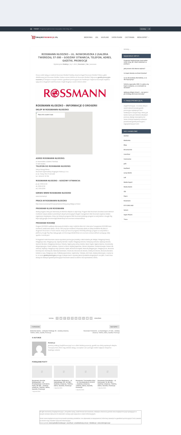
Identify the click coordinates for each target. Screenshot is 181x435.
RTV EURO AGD (128, 205)
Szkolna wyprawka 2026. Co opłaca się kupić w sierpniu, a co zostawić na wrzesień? (136, 85)
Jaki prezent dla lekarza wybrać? (134, 68)
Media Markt (128, 187)
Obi (125, 191)
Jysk (125, 163)
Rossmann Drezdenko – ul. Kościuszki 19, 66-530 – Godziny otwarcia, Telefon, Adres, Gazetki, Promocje (107, 383)
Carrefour (127, 154)
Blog (125, 145)
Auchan (126, 136)
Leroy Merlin (128, 173)
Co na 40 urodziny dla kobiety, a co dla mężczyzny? (135, 78)
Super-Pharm (117, 37)
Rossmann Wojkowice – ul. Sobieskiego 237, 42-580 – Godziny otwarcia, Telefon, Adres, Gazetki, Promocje (63, 383)
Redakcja (65, 64)
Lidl (96, 37)
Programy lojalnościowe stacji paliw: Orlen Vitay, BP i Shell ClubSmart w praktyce (136, 62)
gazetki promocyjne (50, 255)
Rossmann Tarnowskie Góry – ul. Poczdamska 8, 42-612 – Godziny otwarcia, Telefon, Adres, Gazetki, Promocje (85, 384)
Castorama (129, 37)
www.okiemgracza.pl (104, 423)
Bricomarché (128, 150)
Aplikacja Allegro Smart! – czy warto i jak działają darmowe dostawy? (136, 93)
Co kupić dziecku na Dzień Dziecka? (135, 73)
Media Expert (142, 37)
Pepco (126, 196)
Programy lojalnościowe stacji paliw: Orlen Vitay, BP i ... (57, 29)
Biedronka (88, 37)
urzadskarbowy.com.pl (81, 423)
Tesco (126, 219)
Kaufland (105, 37)
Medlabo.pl (92, 423)
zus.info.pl (70, 423)
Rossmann (81, 64)
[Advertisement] (56, 13)
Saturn (126, 210)
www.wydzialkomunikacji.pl (57, 423)
